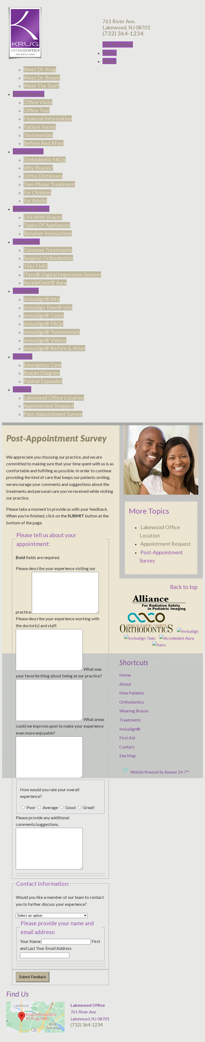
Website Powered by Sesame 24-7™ (159, 772)
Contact (126, 746)
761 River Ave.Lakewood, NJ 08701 (126, 24)
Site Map (127, 755)
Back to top (184, 587)
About (125, 683)
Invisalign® (129, 728)
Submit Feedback (32, 977)
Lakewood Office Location (160, 531)
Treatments (130, 719)
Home (125, 674)
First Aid (127, 737)
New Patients (131, 692)
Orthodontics (131, 701)
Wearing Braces (134, 710)
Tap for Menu (117, 44)
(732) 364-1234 (123, 33)
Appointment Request (165, 544)
